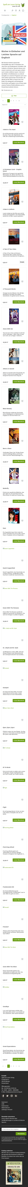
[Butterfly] (14, 476)
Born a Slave (7, 448)
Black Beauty (7, 408)
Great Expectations (9, 1046)
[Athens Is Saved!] (14, 356)
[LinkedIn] (16, 1095)
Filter (15, 95)
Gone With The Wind (10, 966)
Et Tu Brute (6, 767)
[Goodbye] (14, 994)
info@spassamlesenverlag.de (14, 1092)
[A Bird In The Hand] (14, 117)
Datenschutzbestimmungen (7, 1140)
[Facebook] (3, 1095)
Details (22, 262)
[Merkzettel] (16, 10)
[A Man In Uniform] (14, 197)
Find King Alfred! (8, 847)
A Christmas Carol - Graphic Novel (12, 170)
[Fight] (14, 794)
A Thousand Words (9, 289)
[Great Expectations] (14, 1034)
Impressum (5, 1102)
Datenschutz (5, 1105)
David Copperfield (9, 568)
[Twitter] (7, 1095)
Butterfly (6, 488)
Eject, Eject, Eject (8, 727)
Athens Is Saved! (8, 369)
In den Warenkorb (19, 142)
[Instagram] (11, 1095)
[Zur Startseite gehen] (14, 5)
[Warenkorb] (23, 10)
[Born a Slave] (14, 436)
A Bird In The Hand (9, 129)
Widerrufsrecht (6, 1107)
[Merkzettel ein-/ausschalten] (22, 122)
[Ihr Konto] (19, 10)
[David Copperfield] (14, 555)
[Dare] (14, 515)
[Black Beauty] (14, 396)
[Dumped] (14, 675)
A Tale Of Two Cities (9, 249)
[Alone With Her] (14, 316)
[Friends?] (14, 914)
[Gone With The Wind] (14, 954)
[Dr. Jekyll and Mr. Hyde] (14, 635)
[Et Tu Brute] (14, 755)
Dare (4, 528)
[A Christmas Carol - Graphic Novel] (14, 157)
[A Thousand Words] (14, 276)
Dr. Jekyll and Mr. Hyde (10, 648)
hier (14, 1156)
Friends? (6, 927)
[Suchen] (12, 10)
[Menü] (5, 10)
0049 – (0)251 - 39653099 (11, 1090)
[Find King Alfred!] (14, 834)
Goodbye (6, 1006)
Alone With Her (8, 329)
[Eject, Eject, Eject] (14, 715)
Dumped (5, 687)
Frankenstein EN (8, 887)
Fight (4, 807)
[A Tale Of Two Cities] (14, 236)
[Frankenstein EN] (14, 874)
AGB (3, 1104)
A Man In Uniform (8, 209)
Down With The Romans (11, 608)
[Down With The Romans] (14, 595)
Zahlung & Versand (7, 1109)
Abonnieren (21, 1133)
